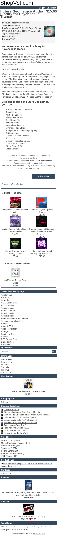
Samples (5, 448)
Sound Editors (7, 451)
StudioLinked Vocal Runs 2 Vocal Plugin (22, 412)
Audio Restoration (9, 329)
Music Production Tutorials (13, 443)
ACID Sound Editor (9, 303)
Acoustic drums (8, 310)
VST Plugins (6, 456)
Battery (4, 336)
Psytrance (15, 25)
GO (53, 352)
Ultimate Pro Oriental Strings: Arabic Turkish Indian (27, 415)
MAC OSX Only (8, 440)
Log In (42, 8)
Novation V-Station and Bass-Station (20, 422)
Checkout (51, 8)
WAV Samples (22, 23)
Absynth (5, 297)
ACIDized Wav (7, 305)
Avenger (5, 331)
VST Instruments (8, 453)
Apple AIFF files (8, 326)
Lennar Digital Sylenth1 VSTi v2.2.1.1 (20, 420)
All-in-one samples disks (12, 321)
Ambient (5, 323)
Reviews (5, 370)
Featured (5, 364)
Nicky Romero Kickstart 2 (15, 430)
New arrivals (6, 359)
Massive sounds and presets (23, 527)
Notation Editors (8, 445)
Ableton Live (6, 295)
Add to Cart (45, 176)
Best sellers (6, 362)
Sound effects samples (46, 527)
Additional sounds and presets (14, 318)
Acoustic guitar (8, 313)
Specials (5, 367)
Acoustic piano (7, 316)
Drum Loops (9, 527)
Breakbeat (5, 344)
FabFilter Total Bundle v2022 (16, 428)
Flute (3, 527)
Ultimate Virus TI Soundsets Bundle (20, 417)
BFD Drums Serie (9, 339)
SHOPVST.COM (39, 534)
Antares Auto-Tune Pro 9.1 (16, 425)
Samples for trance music (15, 529)
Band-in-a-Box (7, 334)
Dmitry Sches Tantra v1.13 (16, 433)
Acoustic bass (7, 308)
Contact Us (6, 372)
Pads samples (37, 527)
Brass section (7, 342)
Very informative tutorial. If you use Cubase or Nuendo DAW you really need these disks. (28, 493)
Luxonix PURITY (11, 409)
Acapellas (5, 300)
